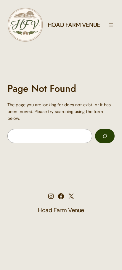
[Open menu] (111, 25)
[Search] (105, 136)
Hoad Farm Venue (74, 25)
